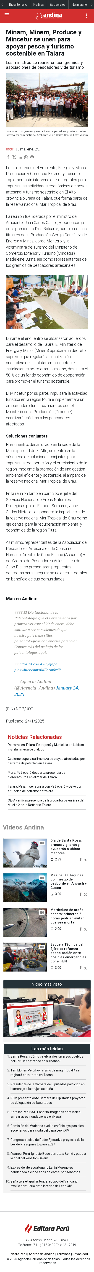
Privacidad (80, 1254)
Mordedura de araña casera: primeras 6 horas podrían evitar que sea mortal (67, 916)
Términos (63, 1254)
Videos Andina (23, 827)
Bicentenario (18, 4)
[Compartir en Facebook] (81, 859)
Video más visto (47, 984)
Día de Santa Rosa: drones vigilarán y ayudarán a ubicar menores (66, 846)
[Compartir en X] (85, 859)
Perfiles (38, 4)
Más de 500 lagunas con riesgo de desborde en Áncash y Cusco (68, 881)
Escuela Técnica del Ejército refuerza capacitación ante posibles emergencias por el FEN (68, 952)
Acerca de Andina (41, 1254)
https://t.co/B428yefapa (38, 664)
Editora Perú (18, 1254)
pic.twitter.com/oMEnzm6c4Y (37, 670)
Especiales (57, 4)
